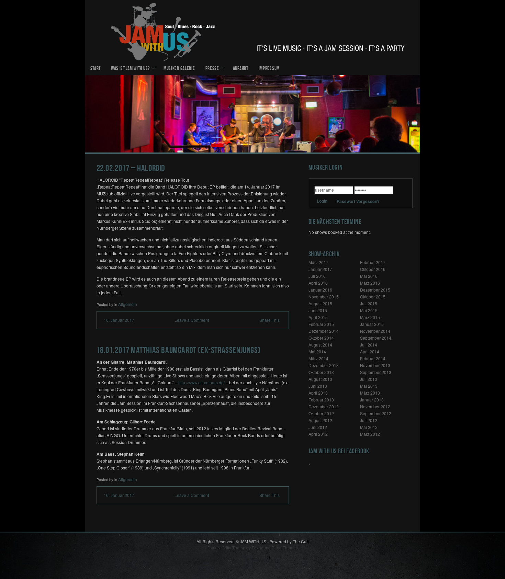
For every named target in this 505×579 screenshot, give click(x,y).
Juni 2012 (317, 427)
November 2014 (375, 331)
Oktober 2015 (372, 296)
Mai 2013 (369, 386)
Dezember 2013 (323, 365)
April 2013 (318, 393)
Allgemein (127, 304)
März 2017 (318, 262)
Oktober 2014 (321, 338)
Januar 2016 (320, 290)
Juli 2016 (317, 276)
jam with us (252, 31)
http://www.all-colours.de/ (201, 382)
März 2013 (370, 393)
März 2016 (370, 283)
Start (95, 69)
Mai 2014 (317, 351)
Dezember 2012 (323, 406)
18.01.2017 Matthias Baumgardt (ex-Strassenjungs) (179, 351)
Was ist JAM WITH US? (130, 69)
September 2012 (375, 413)
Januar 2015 (372, 324)
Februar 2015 (321, 324)
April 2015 (318, 317)
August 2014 (320, 345)
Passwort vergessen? (358, 201)
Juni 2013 (317, 386)
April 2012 (318, 434)
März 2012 (370, 434)
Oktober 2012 (321, 413)
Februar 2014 (372, 358)
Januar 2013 (372, 399)
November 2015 (323, 296)
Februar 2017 (372, 262)
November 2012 (375, 406)
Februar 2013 (321, 399)
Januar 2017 (320, 269)
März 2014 (318, 358)
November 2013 (375, 365)
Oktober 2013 (321, 372)
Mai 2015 (369, 310)
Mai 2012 (369, 427)
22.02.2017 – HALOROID (131, 169)
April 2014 (369, 351)
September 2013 (375, 372)
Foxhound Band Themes (275, 547)
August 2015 (320, 303)
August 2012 (320, 420)
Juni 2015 (317, 310)
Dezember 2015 (375, 290)
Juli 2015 (368, 303)
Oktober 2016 (372, 269)
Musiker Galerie (179, 69)
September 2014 (375, 338)
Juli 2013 (368, 379)
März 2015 (370, 317)
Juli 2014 (368, 345)
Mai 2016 (369, 276)
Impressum (269, 69)
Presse (212, 69)
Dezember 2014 (323, 331)
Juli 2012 (368, 420)
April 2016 (318, 283)
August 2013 (320, 379)
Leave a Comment (192, 320)
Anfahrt (240, 69)
